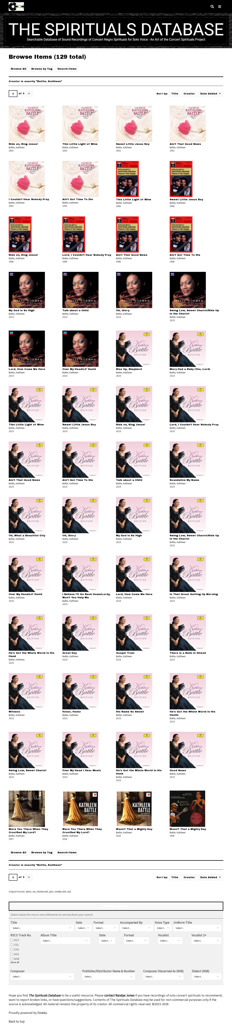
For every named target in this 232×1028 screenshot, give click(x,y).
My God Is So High (21, 310)
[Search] (212, 6)
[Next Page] (29, 93)
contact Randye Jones (119, 995)
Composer (18, 971)
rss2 (69, 891)
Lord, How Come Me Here (27, 369)
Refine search (116, 906)
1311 (16, 945)
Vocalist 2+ (199, 935)
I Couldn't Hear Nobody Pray (29, 199)
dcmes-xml (42, 891)
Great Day (69, 653)
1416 (16, 954)
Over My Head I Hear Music (81, 770)
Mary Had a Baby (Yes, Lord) (190, 369)
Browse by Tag (41, 68)
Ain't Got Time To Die (77, 199)
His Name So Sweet (130, 711)
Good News (178, 770)
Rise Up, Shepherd (129, 369)
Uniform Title (182, 922)
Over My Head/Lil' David (79, 369)
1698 (16, 959)
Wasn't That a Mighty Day (134, 829)
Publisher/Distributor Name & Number (108, 971)
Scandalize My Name (184, 480)
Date (79, 922)
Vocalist (163, 935)
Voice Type (162, 922)
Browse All (18, 68)
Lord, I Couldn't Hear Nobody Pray (86, 255)
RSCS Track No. (21, 935)
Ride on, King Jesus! (23, 144)
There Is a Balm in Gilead (188, 653)
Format (98, 922)
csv (34, 891)
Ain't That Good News (185, 144)
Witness (14, 711)
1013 (16, 940)
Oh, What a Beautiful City (27, 535)
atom (28, 891)
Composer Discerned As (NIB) (163, 971)
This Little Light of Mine (80, 144)
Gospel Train (125, 653)
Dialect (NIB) (200, 971)
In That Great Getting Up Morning (194, 594)
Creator (189, 93)
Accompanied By (131, 922)
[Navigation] (219, 6)
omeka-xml (60, 891)
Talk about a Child (75, 310)
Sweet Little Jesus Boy (132, 144)
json (51, 891)
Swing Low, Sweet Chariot (27, 770)
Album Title (49, 935)
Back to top (17, 1021)
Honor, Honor (71, 711)
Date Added (209, 93)
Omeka (42, 1013)
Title (174, 93)
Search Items (66, 68)
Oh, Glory (122, 310)
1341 (16, 949)
